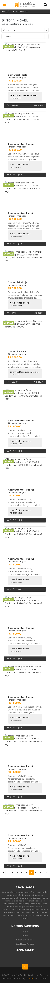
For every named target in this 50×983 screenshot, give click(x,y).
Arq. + (25, 931)
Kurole (25, 936)
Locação (8, 46)
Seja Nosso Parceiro (25, 944)
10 (46, 872)
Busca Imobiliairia (20, 11)
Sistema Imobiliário (25, 940)
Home (4, 11)
